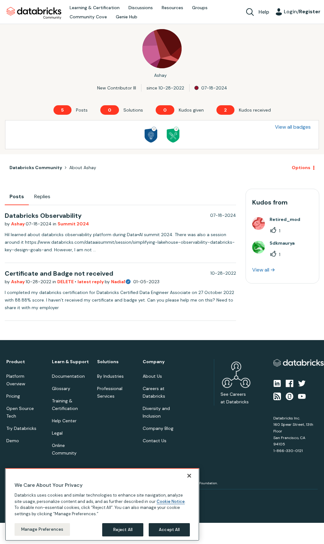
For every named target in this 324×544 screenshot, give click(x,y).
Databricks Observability (43, 215)
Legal (57, 433)
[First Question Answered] (173, 135)
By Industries (110, 376)
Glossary (61, 388)
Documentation (68, 376)
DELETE (66, 281)
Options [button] (301, 167)
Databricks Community (34, 13)
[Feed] (277, 396)
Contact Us (154, 440)
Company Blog (158, 428)
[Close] (189, 476)
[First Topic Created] (151, 135)
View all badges (293, 127)
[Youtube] (302, 396)
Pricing (13, 396)
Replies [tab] (42, 196)
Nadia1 (118, 281)
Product (15, 361)
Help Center (64, 421)
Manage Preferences (42, 529)
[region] (102, 504)
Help (264, 12)
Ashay (18, 224)
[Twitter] (302, 383)
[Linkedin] (277, 383)
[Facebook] (289, 383)
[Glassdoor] (289, 396)
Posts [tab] (16, 196)
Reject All (123, 529)
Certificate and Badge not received (59, 273)
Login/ (302, 11)
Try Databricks (21, 428)
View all (260, 269)
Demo (12, 440)
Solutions (108, 361)
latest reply (91, 281)
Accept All (169, 529)
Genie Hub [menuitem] (126, 17)
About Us (152, 376)
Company (154, 361)
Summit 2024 (73, 224)
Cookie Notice (171, 501)
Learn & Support (70, 361)
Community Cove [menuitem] (88, 17)
